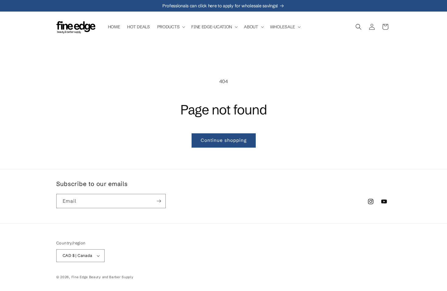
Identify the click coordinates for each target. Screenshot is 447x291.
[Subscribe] (158, 201)
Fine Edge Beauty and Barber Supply (102, 277)
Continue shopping (224, 140)
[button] (171, 26)
